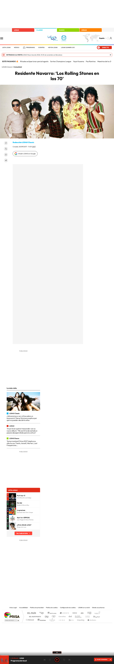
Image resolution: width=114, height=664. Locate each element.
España (101, 38)
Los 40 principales (42, 613)
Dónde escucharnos (98, 607)
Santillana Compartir (64, 613)
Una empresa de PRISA (12, 615)
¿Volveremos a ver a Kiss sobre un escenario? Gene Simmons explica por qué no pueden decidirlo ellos (22, 418)
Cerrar (110, 55)
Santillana (52, 613)
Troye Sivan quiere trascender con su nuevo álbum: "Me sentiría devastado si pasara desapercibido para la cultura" (22, 431)
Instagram (43, 584)
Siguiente (69, 659)
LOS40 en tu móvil (84, 607)
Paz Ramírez (91, 61)
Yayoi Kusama (78, 61)
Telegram (6, 160)
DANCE (61, 30)
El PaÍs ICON (61, 619)
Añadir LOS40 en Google (27, 154)
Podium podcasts (52, 619)
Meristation (92, 619)
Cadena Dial (70, 616)
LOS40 (16, 30)
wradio (53, 616)
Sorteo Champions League (60, 61)
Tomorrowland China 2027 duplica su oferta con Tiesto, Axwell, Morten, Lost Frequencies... (22, 443)
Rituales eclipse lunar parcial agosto (34, 61)
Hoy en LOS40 (52, 47)
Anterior (44, 659)
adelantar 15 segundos (64, 659)
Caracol (97, 613)
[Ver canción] (12, 496)
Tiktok (48, 584)
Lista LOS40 (6, 47)
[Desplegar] (57, 652)
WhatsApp (6, 155)
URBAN (84, 30)
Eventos (41, 47)
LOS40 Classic (7, 67)
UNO (47, 616)
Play (57, 660)
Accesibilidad (23, 607)
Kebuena (94, 616)
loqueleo (81, 619)
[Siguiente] (111, 61)
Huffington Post (34, 616)
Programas (30, 47)
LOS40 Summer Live (68, 47)
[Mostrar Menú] (3, 38)
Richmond (30, 619)
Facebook (6, 143)
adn (88, 613)
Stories (70, 584)
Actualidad (18, 67)
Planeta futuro (86, 616)
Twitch (66, 584)
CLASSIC (39, 30)
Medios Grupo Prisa (12, 620)
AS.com (81, 613)
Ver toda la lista (22, 533)
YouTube (52, 584)
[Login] (111, 38)
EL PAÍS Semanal (78, 616)
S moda (71, 619)
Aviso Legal (13, 607)
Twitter (6, 149)
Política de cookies (52, 607)
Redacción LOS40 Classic (23, 142)
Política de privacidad (37, 607)
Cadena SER (74, 613)
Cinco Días (62, 616)
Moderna (41, 619)
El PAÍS (31, 613)
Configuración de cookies (68, 607)
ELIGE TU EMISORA (102, 659)
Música (16, 47)
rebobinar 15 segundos (50, 659)
